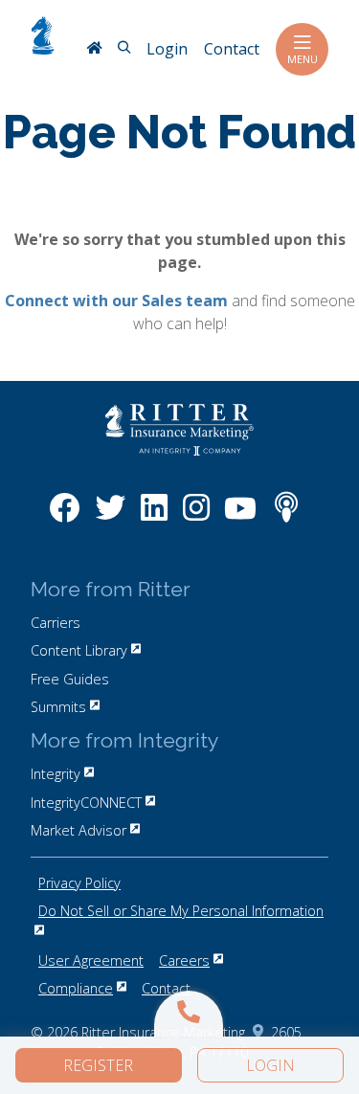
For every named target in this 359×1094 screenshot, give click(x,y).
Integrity (55, 774)
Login (270, 1065)
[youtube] (240, 517)
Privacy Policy (79, 883)
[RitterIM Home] (93, 49)
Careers (184, 960)
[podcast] (286, 517)
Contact (166, 988)
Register (98, 1065)
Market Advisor (78, 830)
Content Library (79, 650)
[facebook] (64, 517)
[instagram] (196, 517)
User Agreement (91, 960)
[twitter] (110, 517)
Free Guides (70, 679)
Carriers (55, 623)
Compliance (75, 988)
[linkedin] (154, 517)
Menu (302, 59)
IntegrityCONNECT (86, 802)
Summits (58, 707)
